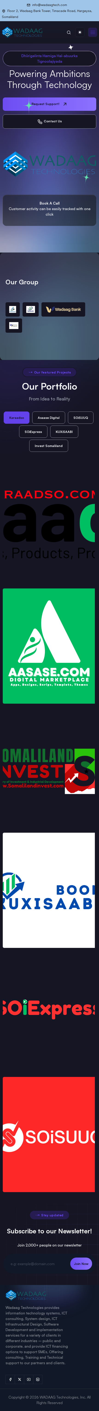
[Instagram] (37, 1379)
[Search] (69, 32)
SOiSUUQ (80, 418)
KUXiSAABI (64, 432)
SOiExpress (33, 432)
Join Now (81, 1264)
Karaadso (16, 418)
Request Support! (46, 104)
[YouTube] (28, 1379)
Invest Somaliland (49, 446)
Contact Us (52, 121)
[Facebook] (10, 1379)
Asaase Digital (49, 418)
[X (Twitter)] (19, 1379)
